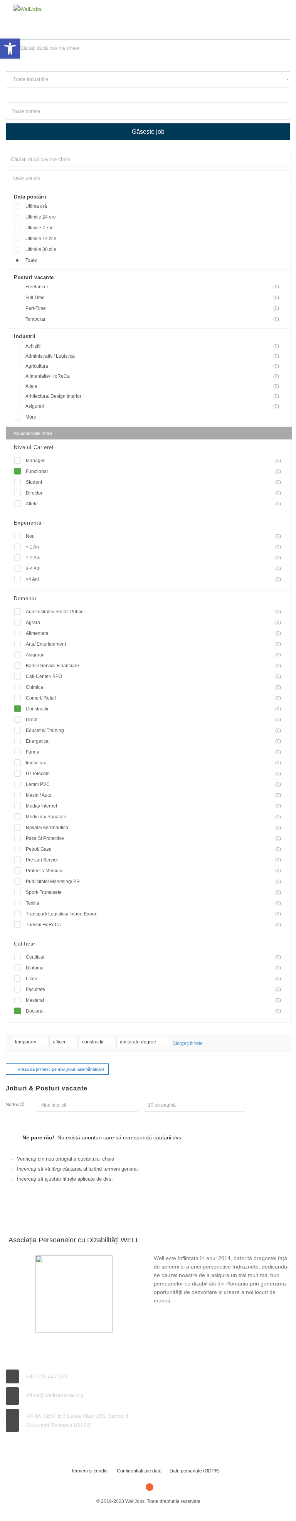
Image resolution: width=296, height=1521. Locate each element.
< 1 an (153, 547)
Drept (153, 719)
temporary (26, 1042)
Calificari (25, 944)
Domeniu (25, 598)
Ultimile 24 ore (40, 217)
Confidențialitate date (139, 1471)
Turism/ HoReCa (153, 924)
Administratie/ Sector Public (153, 611)
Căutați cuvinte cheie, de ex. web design (43, 63)
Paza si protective (153, 838)
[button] (10, 49)
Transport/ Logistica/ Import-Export (153, 914)
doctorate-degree (138, 1042)
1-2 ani (153, 557)
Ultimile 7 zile (39, 228)
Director (153, 493)
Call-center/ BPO (153, 676)
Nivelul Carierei (34, 447)
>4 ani (153, 579)
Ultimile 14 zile (40, 238)
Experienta (28, 523)
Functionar (153, 471)
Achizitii (152, 346)
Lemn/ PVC (153, 784)
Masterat (153, 1000)
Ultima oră (36, 206)
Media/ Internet (153, 806)
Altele (152, 386)
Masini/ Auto (153, 795)
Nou (153, 536)
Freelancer (152, 286)
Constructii (153, 709)
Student (153, 482)
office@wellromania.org (55, 1395)
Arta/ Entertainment (153, 644)
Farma (153, 752)
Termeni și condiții (90, 1471)
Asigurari (152, 406)
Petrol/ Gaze (153, 849)
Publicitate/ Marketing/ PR (153, 881)
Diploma (153, 968)
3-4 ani (153, 568)
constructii (93, 1042)
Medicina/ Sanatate (153, 816)
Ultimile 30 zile (40, 249)
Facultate (153, 989)
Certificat (153, 957)
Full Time (152, 297)
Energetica (153, 741)
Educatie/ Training (153, 730)
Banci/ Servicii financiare (153, 665)
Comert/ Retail (153, 698)
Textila (153, 903)
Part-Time (152, 308)
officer (60, 1042)
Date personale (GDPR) (195, 1471)
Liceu (153, 978)
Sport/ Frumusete (153, 892)
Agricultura (152, 366)
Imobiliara (153, 763)
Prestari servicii (153, 860)
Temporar (152, 319)
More (30, 417)
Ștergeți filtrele (188, 1043)
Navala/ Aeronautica (153, 827)
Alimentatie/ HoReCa (152, 376)
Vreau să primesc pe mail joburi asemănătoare (61, 1069)
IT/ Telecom (153, 773)
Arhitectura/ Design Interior (152, 396)
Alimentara (153, 633)
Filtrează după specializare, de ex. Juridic (44, 94)
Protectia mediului (153, 870)
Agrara (153, 622)
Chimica (153, 687)
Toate (31, 260)
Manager (153, 460)
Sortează (15, 1104)
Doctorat (153, 1011)
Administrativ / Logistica (152, 356)
